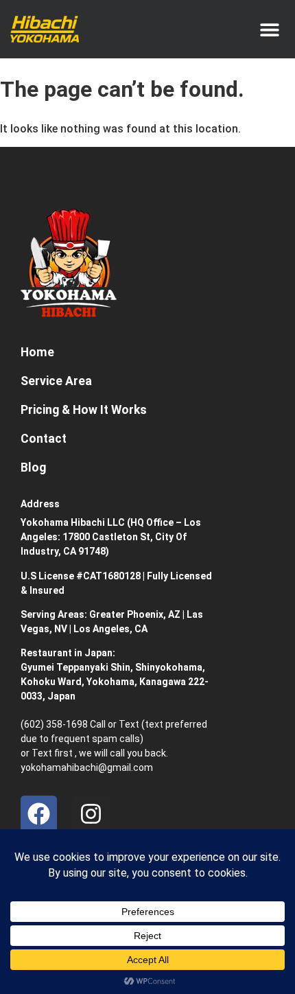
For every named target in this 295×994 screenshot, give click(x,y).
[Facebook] (39, 814)
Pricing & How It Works (84, 410)
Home (37, 352)
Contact (44, 439)
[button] (269, 29)
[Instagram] (91, 814)
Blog (33, 467)
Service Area (56, 381)
